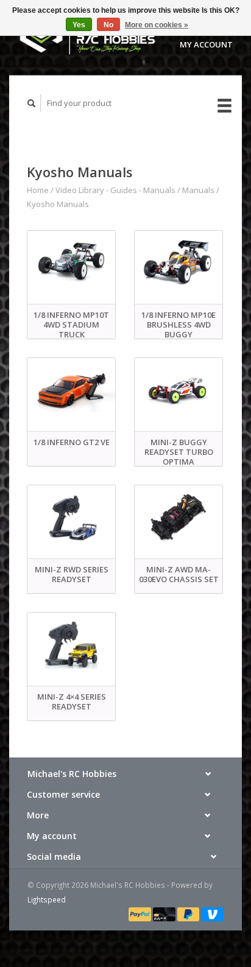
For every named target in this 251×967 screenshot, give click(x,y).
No (108, 25)
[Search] (32, 103)
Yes (78, 25)
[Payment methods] (141, 913)
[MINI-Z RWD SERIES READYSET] (71, 520)
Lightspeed (46, 899)
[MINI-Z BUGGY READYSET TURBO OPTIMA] (178, 392)
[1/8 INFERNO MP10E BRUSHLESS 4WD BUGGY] (178, 265)
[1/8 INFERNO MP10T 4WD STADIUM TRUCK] (71, 265)
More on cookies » (156, 25)
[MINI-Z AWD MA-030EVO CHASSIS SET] (178, 520)
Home (38, 190)
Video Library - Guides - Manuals (115, 190)
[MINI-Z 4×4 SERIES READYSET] (71, 647)
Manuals (198, 190)
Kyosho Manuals (58, 204)
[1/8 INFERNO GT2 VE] (71, 392)
